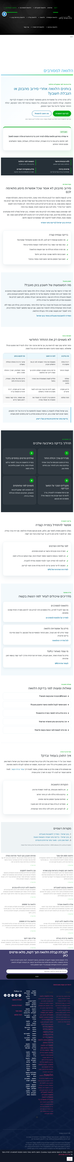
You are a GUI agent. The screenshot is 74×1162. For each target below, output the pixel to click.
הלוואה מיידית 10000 (27, 921)
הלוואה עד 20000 (29, 904)
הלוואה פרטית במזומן (28, 1054)
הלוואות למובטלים (44, 1090)
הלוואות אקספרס (52, 17)
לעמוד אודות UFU (61, 663)
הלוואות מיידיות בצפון (28, 1074)
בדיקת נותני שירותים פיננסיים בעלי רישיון (52, 419)
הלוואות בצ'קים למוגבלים (63, 887)
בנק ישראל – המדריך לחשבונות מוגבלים (54, 834)
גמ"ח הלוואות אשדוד (65, 904)
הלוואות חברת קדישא (28, 1060)
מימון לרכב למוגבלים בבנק (33, 1074)
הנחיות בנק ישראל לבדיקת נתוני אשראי (56, 223)
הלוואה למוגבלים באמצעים (33, 1093)
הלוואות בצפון (49, 1083)
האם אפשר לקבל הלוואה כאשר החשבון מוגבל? (48, 705)
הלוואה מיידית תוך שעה (46, 1069)
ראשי (55, 8)
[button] (37, 1117)
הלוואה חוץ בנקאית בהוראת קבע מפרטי (58, 871)
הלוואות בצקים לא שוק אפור (27, 1046)
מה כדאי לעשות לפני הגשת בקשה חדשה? (51, 730)
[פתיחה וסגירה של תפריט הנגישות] (4, 14)
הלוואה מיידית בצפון (28, 1093)
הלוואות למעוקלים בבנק (33, 1080)
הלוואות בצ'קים (52, 27)
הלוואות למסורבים (25, 8)
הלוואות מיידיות (44, 1106)
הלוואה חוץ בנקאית (62, 1001)
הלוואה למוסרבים (11, 8)
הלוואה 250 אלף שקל (33, 1040)
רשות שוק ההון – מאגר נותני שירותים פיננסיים (52, 840)
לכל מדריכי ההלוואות (60, 640)
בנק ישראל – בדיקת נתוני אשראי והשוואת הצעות (51, 837)
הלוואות (42, 17)
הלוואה (42, 996)
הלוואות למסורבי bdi (45, 1102)
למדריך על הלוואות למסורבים (57, 618)
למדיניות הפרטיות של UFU (58, 569)
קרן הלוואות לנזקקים (28, 871)
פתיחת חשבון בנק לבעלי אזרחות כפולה (21, 856)
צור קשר (26, 27)
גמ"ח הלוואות (67, 996)
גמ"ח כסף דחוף (30, 938)
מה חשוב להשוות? (42, 114)
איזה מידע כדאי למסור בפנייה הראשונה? (51, 713)
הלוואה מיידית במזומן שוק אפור (47, 1047)
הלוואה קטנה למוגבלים (48, 1072)
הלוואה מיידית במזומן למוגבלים (45, 1042)
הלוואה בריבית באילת (64, 938)
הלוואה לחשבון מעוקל (28, 1086)
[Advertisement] (37, 53)
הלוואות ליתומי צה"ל (34, 1054)
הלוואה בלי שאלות (66, 998)
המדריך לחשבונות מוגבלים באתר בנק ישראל (54, 316)
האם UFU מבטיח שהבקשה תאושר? (53, 696)
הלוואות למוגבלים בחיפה (33, 1060)
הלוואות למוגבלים (40, 8)
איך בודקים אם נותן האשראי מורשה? (53, 722)
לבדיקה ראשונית (62, 114)
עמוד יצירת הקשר (17, 769)
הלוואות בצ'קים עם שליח (44, 1080)
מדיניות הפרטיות (64, 1154)
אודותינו (49, 8)
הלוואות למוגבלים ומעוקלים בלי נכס (45, 1099)
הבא (37, 976)
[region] (37, 378)
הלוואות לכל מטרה (38, 27)
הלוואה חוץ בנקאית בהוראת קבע (62, 1003)
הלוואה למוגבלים (48, 1022)
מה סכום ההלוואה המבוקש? (58, 968)
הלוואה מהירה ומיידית (34, 1066)
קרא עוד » (70, 865)
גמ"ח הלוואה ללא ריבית (64, 921)
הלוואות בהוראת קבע (18, 17)
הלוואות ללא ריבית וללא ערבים (24, 887)
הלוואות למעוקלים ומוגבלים (33, 1086)
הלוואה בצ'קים (49, 998)
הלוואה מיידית (48, 1027)
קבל (69, 1159)
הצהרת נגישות (17, 1000)
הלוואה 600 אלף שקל (65, 856)
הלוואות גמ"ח (32, 17)
